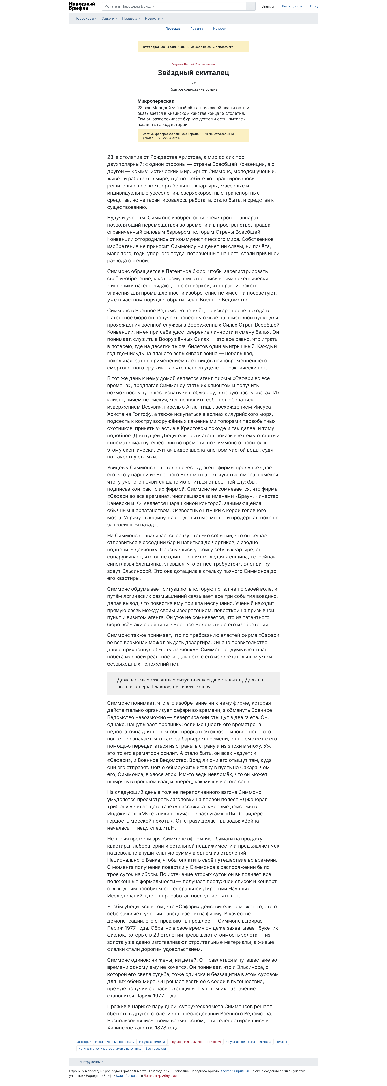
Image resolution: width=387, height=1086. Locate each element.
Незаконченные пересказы (115, 1042)
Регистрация (292, 6)
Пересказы (84, 18)
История (219, 28)
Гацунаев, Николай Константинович (193, 64)
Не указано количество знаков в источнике (109, 1048)
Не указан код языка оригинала (248, 1042)
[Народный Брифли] (82, 6)
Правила (129, 18)
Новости (152, 18)
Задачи (108, 18)
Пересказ (172, 28)
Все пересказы (156, 1048)
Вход (314, 6)
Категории (83, 1042)
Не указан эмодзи (152, 1042)
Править (196, 28)
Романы (281, 1042)
